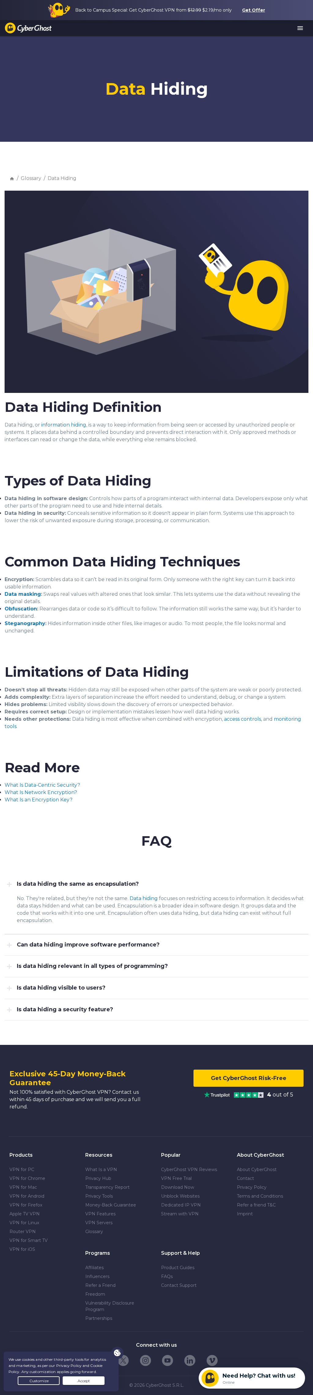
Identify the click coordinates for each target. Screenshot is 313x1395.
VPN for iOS (22, 1249)
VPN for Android (26, 1196)
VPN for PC (21, 1169)
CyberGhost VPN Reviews (189, 1169)
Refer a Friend (100, 1285)
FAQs (167, 1276)
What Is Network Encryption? (41, 792)
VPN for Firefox (25, 1205)
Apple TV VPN (24, 1214)
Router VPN (22, 1231)
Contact (245, 1178)
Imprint (245, 1214)
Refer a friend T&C (256, 1205)
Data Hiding (62, 178)
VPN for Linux (24, 1222)
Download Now (177, 1187)
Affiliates (94, 1267)
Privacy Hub (98, 1178)
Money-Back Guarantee (110, 1205)
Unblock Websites (180, 1196)
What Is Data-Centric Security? (42, 785)
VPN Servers (98, 1222)
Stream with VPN (180, 1214)
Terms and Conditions (260, 1196)
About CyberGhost (257, 1169)
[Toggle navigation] (300, 28)
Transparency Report (107, 1187)
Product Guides (177, 1267)
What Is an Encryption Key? (38, 800)
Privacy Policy (252, 1187)
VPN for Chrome (27, 1178)
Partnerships (98, 1318)
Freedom (95, 1294)
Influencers (97, 1276)
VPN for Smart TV (28, 1240)
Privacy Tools (99, 1196)
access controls (242, 719)
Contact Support (179, 1285)
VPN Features (100, 1214)
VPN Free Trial (176, 1178)
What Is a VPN (101, 1169)
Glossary (31, 178)
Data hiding (144, 898)
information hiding (63, 425)
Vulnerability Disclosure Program (109, 1306)
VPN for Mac (23, 1187)
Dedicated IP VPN (181, 1205)
